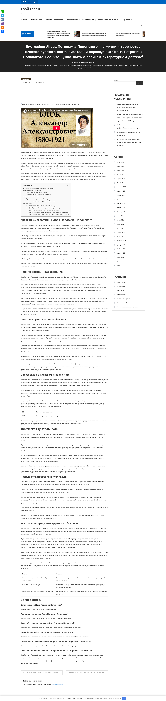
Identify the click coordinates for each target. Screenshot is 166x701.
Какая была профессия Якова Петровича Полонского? (44, 211)
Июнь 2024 (120, 224)
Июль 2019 (120, 265)
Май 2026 (120, 175)
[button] (67, 185)
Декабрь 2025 (121, 195)
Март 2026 (120, 183)
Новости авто (36, 20)
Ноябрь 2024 (121, 203)
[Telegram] (2, 16)
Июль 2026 (120, 166)
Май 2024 (120, 228)
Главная (24, 20)
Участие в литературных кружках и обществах (40, 201)
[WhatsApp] (2, 12)
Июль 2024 (120, 220)
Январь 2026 (121, 191)
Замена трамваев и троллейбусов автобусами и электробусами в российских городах (127, 107)
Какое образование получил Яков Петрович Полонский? (44, 209)
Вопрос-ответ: (27, 203)
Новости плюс (121, 295)
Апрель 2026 (121, 179)
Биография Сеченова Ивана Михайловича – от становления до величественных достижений (88, 673)
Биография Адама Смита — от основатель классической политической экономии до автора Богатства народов (44, 673)
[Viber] (2, 23)
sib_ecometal (39, 83)
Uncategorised (26, 79)
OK (124, 698)
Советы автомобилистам (108, 20)
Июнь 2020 (120, 257)
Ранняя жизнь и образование (32, 190)
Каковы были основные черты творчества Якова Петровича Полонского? (49, 214)
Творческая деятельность (31, 197)
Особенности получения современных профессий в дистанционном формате (87, 34)
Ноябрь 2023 (121, 249)
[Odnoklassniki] (2, 27)
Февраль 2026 (121, 187)
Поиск (141, 25)
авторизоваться (57, 685)
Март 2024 (120, 237)
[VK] (2, 20)
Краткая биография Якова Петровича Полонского (38, 188)
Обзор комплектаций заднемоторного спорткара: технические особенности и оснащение (129, 142)
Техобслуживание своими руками (80, 20)
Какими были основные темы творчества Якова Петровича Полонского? (48, 212)
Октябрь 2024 (121, 208)
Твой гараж (30, 9)
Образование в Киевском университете (38, 195)
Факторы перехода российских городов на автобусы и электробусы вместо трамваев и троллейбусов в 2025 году (51, 34)
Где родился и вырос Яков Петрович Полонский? (42, 207)
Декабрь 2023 (121, 245)
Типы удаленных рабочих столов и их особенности (120, 34)
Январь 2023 (121, 253)
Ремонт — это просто (54, 20)
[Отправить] (2, 31)
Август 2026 (120, 162)
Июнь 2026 (120, 170)
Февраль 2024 (121, 241)
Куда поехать (127, 20)
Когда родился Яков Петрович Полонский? (40, 205)
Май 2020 (120, 261)
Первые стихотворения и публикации (37, 199)
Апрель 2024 (121, 232)
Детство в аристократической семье (37, 193)
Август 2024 (120, 216)
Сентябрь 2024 (121, 212)
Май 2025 (120, 199)
